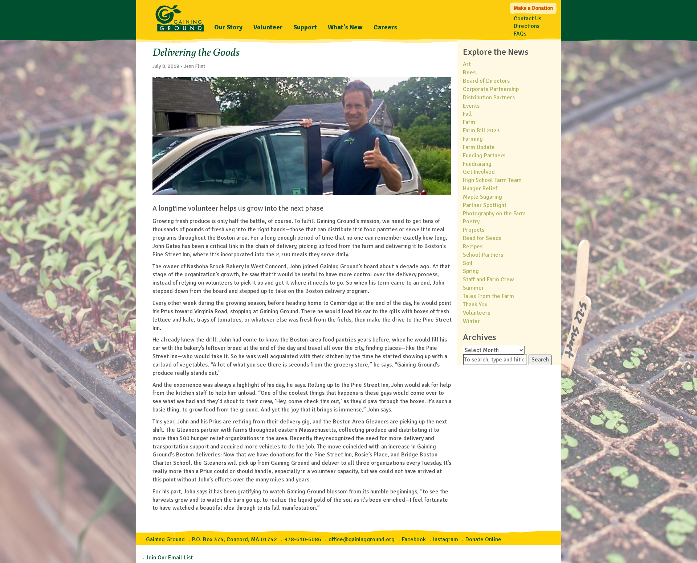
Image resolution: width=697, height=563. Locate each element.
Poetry (471, 221)
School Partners (483, 254)
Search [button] (540, 359)
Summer (473, 287)
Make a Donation (534, 7)
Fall (467, 113)
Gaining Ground (180, 16)
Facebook (414, 539)
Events (471, 105)
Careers (385, 27)
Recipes (472, 246)
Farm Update (479, 147)
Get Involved (479, 171)
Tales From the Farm (488, 296)
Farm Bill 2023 (481, 130)
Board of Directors (486, 80)
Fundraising (477, 163)
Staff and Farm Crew (488, 279)
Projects (473, 229)
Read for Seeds (482, 238)
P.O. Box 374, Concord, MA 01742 (234, 539)
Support (305, 27)
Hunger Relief (480, 188)
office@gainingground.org (362, 539)
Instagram (445, 539)
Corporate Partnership (491, 89)
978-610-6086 (302, 539)
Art (467, 64)
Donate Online (483, 539)
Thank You (475, 304)
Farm (469, 122)
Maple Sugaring (482, 196)
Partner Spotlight (484, 205)
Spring (471, 271)
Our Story (228, 27)
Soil (468, 263)
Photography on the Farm (494, 213)
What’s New (345, 27)
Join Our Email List (169, 557)
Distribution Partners (489, 97)
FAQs (520, 33)
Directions (526, 26)
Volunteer (267, 27)
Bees (469, 72)
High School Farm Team (492, 180)
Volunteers (476, 312)
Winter (471, 321)
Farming (473, 138)
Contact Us (527, 18)
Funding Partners (484, 155)
